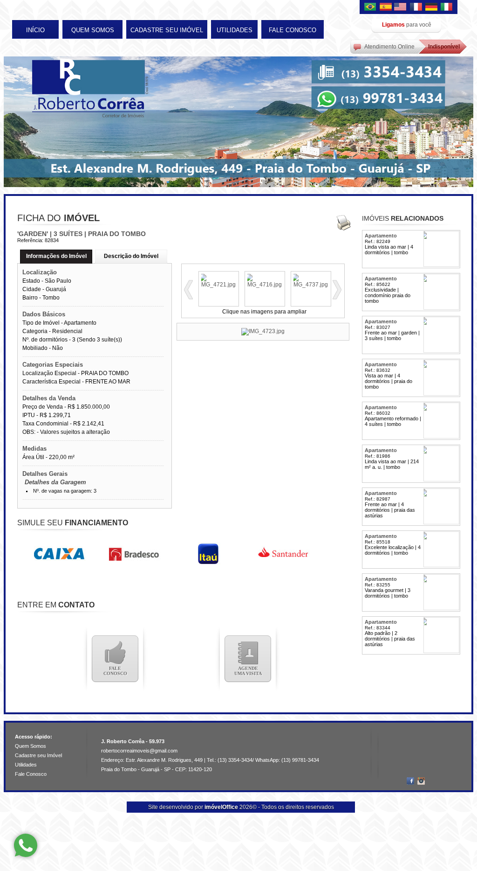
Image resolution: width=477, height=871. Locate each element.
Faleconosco (115, 671)
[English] (401, 7)
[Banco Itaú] (208, 563)
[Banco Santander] (282, 563)
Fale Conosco (292, 30)
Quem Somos (92, 30)
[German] (431, 7)
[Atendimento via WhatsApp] (25, 845)
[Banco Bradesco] (133, 563)
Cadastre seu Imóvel (166, 30)
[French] (416, 7)
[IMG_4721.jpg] (218, 284)
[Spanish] (386, 7)
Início (35, 30)
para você (406, 24)
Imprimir (343, 222)
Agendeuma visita (248, 671)
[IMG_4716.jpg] (264, 284)
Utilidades (234, 30)
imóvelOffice (221, 807)
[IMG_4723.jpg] (263, 331)
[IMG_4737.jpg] (310, 284)
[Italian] (446, 7)
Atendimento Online (389, 46)
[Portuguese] (371, 7)
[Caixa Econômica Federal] (59, 563)
